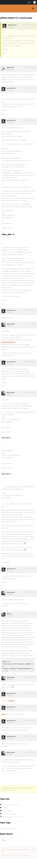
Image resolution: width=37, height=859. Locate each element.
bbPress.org (14, 849)
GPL (3, 855)
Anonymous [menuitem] (34, 2)
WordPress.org (6, 849)
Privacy (15, 855)
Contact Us (9, 855)
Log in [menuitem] (29, 2)
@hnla (3, 714)
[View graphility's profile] (3, 325)
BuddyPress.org (3, 8)
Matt (30, 849)
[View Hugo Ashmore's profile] (3, 614)
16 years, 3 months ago (29, 24)
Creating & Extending (11, 805)
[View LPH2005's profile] (3, 68)
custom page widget (7, 828)
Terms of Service (22, 855)
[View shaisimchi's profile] (4, 26)
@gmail (11, 701)
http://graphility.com (8, 342)
